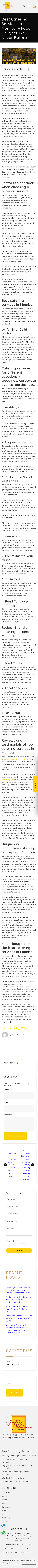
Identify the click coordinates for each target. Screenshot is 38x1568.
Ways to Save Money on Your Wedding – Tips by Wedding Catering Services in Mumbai (25, 1164)
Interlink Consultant (29, 1564)
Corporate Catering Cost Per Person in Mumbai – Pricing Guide (19, 1318)
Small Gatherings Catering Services (18, 1481)
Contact (5, 1521)
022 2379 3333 (27, 1549)
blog (16, 1063)
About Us (6, 1492)
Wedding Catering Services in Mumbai (19, 1456)
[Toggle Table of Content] (25, 69)
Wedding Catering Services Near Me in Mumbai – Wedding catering (18, 1299)
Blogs (4, 1503)
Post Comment (15, 1136)
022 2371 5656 (13, 1549)
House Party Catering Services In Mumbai (17, 1473)
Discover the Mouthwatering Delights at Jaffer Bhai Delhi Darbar (12, 1164)
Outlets (5, 1496)
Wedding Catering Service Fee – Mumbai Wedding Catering (18, 1309)
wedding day (8, 779)
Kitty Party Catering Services (15, 1478)
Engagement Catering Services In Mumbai (17, 1466)
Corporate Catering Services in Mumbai (16, 1460)
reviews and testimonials (17, 759)
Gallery (5, 1500)
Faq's (4, 1514)
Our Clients (7, 1518)
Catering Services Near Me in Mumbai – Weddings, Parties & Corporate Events (18, 1290)
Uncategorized (12, 1364)
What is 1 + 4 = (12, 1241)
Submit (19, 1250)
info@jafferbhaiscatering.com (20, 1553)
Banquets (6, 1507)
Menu (4, 1510)
